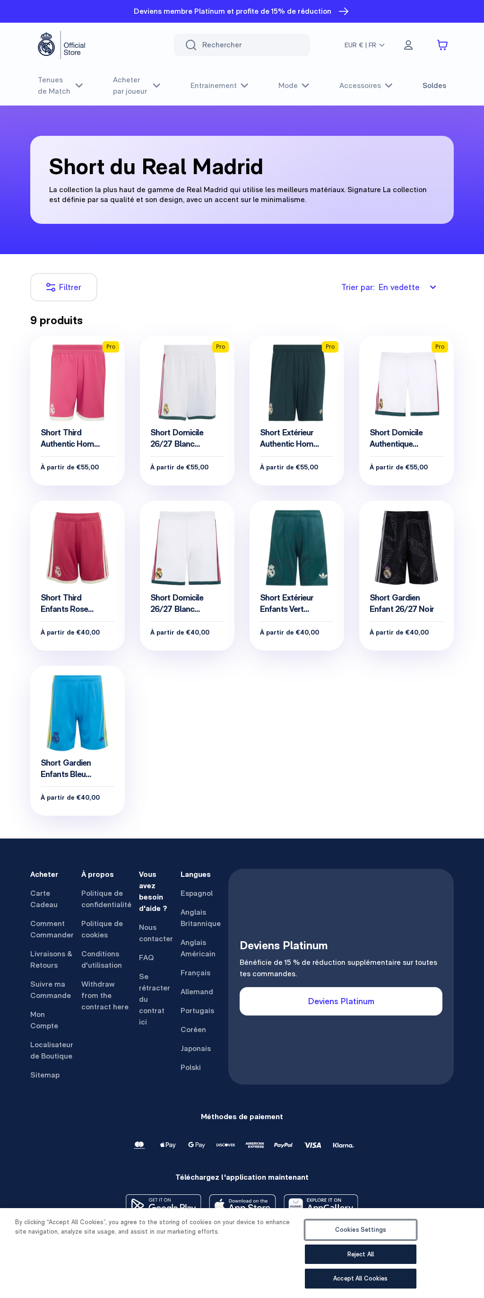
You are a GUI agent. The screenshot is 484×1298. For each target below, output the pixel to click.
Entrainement (213, 85)
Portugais (197, 1010)
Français (195, 972)
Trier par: (380, 287)
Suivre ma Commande (50, 990)
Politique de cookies (102, 929)
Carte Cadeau (44, 899)
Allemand (197, 991)
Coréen (193, 1029)
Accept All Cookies (360, 1278)
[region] (242, 1253)
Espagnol (197, 893)
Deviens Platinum (341, 1001)
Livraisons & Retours (51, 959)
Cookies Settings (360, 1229)
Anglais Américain (198, 948)
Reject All (360, 1254)
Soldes (434, 85)
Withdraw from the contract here (105, 995)
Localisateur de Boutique (51, 1050)
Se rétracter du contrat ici (154, 999)
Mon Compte (44, 1020)
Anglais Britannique (201, 918)
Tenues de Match (54, 85)
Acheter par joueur (130, 85)
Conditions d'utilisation (101, 959)
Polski (191, 1067)
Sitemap (45, 1074)
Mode (288, 85)
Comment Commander (52, 929)
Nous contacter (156, 933)
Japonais (196, 1048)
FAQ (146, 957)
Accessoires (360, 85)
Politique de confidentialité (106, 899)
